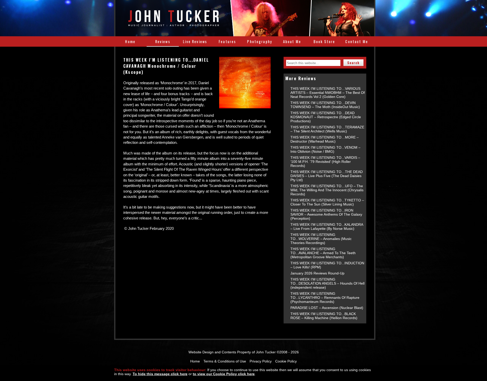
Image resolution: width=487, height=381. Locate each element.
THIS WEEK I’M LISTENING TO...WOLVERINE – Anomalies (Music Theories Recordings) (321, 239)
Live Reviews (195, 41)
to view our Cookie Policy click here (224, 374)
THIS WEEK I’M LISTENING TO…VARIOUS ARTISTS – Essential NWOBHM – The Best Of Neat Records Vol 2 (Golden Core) (327, 92)
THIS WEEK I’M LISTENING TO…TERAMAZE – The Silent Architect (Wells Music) (327, 129)
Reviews (162, 41)
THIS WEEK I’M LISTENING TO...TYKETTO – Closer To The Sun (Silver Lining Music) (327, 202)
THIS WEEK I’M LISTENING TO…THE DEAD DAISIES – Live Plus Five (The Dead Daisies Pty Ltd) (326, 176)
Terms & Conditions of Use (224, 361)
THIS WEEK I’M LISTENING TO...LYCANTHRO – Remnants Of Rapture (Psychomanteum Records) (324, 297)
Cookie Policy (286, 361)
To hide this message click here (160, 374)
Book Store (324, 41)
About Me (292, 41)
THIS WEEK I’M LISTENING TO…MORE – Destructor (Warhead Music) (324, 139)
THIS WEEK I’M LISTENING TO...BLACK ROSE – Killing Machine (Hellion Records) (323, 316)
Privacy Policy (261, 361)
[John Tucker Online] (173, 23)
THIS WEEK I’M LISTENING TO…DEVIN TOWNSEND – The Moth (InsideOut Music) (325, 105)
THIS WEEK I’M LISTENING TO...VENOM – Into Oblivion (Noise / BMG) (325, 149)
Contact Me (356, 41)
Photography (259, 41)
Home (130, 41)
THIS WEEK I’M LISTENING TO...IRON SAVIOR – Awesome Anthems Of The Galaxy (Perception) (326, 214)
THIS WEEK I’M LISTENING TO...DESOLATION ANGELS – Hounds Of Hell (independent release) (327, 283)
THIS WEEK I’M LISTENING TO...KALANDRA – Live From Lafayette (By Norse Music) (326, 226)
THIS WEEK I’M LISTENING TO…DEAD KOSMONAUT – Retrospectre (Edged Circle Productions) (325, 117)
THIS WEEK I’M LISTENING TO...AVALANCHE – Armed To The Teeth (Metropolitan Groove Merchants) (323, 253)
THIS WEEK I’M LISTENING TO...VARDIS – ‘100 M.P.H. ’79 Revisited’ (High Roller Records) (325, 161)
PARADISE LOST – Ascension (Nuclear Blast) (326, 308)
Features (227, 41)
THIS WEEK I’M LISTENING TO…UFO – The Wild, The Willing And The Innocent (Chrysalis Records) (326, 190)
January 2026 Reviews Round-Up (317, 273)
